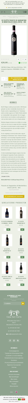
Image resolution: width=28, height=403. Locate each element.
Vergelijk (14, 383)
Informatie (13, 102)
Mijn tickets (14, 379)
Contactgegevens (14, 351)
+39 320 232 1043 (15, 327)
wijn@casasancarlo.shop (15, 334)
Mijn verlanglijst (14, 381)
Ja (19, 399)
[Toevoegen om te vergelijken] (25, 59)
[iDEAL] (16, 392)
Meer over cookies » (14, 401)
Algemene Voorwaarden (14, 365)
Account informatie (14, 374)
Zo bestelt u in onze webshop (14, 355)
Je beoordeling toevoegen (15, 196)
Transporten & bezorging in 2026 (14, 353)
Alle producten (14, 386)
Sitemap (14, 367)
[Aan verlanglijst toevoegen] (23, 59)
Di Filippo (14, 23)
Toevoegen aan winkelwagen (18, 78)
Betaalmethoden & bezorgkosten (14, 358)
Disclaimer (14, 360)
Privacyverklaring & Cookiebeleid (14, 362)
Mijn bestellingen (14, 376)
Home (4, 16)
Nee (23, 399)
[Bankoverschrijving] (11, 392)
